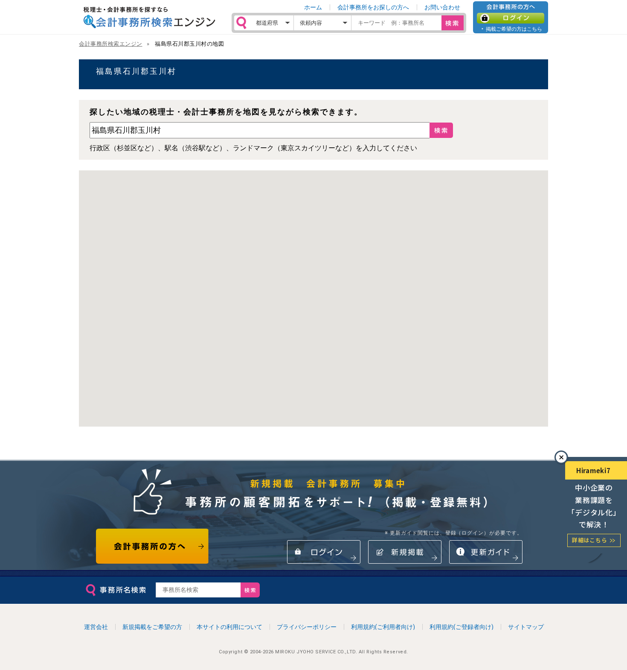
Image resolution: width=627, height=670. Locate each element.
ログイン (510, 18)
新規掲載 (404, 552)
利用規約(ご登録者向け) (461, 627)
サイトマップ (526, 627)
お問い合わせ (442, 7)
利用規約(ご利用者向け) (383, 627)
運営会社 (96, 627)
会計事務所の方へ (152, 546)
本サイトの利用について (229, 627)
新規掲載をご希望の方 (152, 627)
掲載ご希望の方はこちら (514, 29)
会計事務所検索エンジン (110, 44)
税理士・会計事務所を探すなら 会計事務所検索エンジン (149, 17)
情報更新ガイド (485, 552)
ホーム (313, 7)
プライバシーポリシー (307, 627)
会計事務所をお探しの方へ (373, 7)
